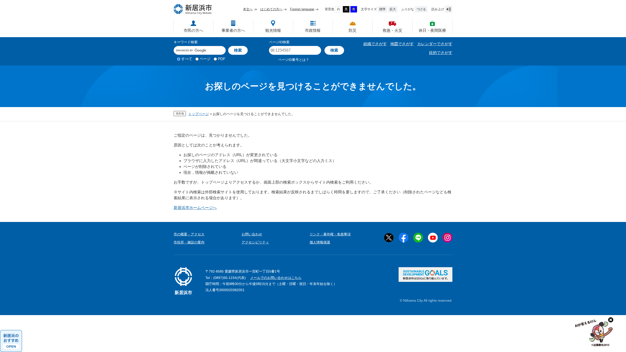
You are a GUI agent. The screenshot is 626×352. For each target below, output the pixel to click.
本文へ (248, 9)
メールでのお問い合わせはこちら (276, 278)
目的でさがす (440, 53)
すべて (186, 59)
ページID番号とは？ (293, 60)
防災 (353, 30)
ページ (205, 59)
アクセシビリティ (255, 242)
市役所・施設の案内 (189, 242)
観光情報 (273, 30)
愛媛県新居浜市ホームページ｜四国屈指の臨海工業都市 (193, 9)
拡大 (393, 9)
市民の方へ (193, 30)
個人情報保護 (320, 242)
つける (421, 9)
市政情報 (313, 30)
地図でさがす (402, 44)
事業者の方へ (233, 30)
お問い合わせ (252, 234)
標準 (382, 9)
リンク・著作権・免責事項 (330, 234)
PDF (221, 59)
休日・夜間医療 (432, 30)
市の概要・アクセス (189, 234)
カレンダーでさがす (434, 44)
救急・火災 (392, 30)
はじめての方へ (271, 9)
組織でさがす (375, 44)
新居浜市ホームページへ (195, 208)
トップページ (198, 114)
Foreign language (302, 9)
